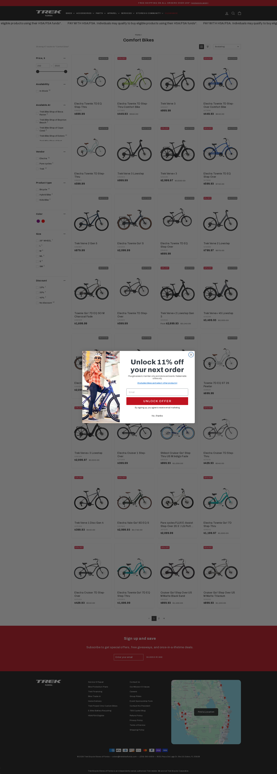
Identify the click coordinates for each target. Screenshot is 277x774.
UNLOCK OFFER (157, 401)
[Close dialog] (191, 354)
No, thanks (157, 416)
